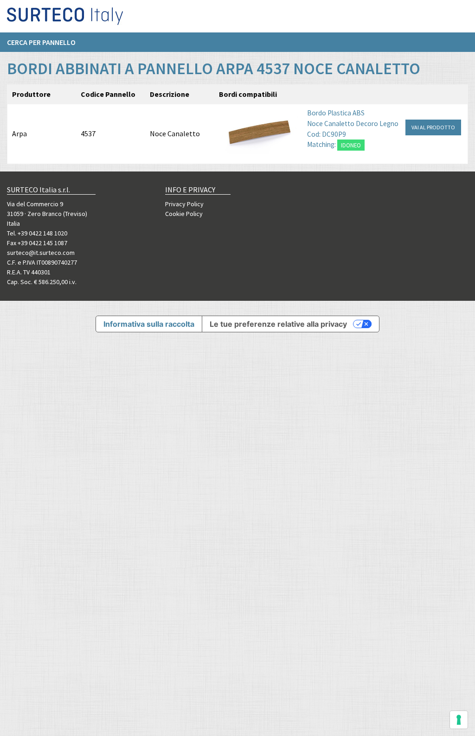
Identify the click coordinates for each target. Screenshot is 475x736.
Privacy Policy (184, 204)
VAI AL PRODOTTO (433, 127)
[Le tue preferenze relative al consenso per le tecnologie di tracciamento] (459, 720)
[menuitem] (46, 42)
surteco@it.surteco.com (41, 252)
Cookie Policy (184, 213)
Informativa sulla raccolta (148, 324)
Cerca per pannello (41, 42)
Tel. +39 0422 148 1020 (37, 233)
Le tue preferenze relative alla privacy (278, 324)
